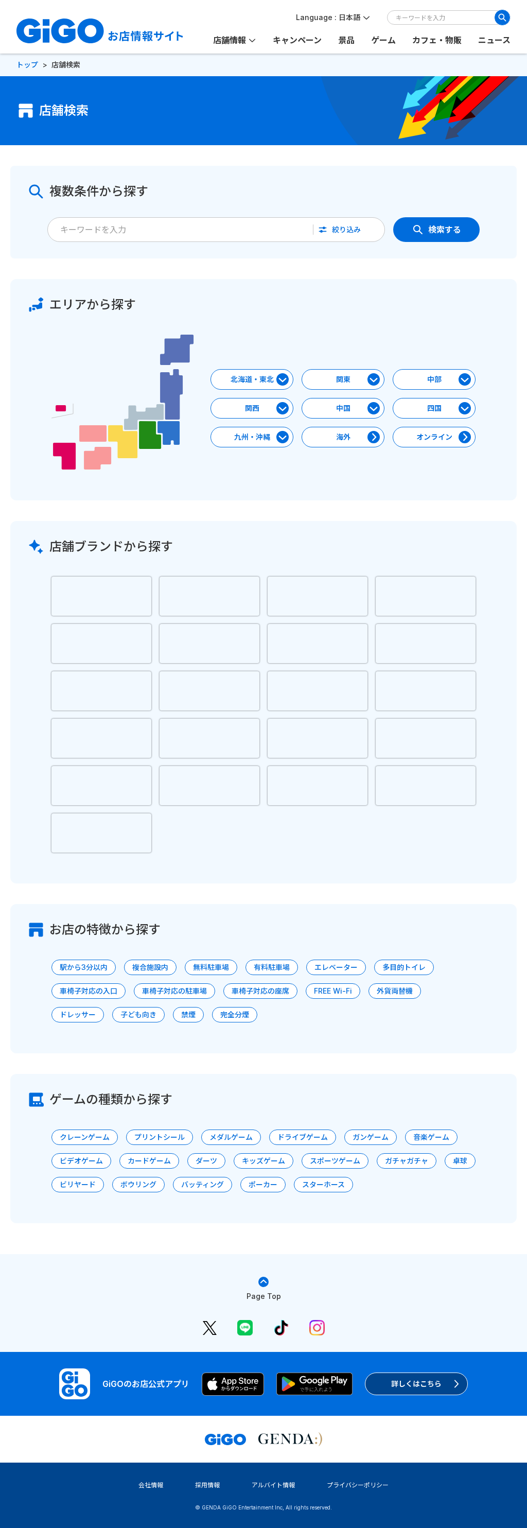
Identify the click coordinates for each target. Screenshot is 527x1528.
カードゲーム (149, 1160)
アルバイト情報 (273, 1485)
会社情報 (150, 1485)
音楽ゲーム (431, 1137)
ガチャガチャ (406, 1160)
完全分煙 (234, 1014)
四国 (434, 408)
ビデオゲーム (81, 1160)
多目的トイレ (404, 967)
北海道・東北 (252, 379)
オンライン (434, 436)
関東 (343, 379)
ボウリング (138, 1184)
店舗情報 (229, 40)
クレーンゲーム (85, 1137)
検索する (444, 229)
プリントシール (159, 1137)
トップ (27, 64)
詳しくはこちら (416, 1383)
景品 (346, 40)
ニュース (494, 40)
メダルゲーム (231, 1137)
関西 (252, 408)
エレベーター (336, 967)
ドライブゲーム (302, 1137)
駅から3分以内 (84, 967)
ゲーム (383, 40)
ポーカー (263, 1184)
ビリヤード (78, 1184)
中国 (343, 408)
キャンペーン (297, 40)
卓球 (460, 1160)
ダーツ (206, 1160)
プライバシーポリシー (358, 1485)
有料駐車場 (272, 967)
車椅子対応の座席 (260, 990)
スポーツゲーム (335, 1160)
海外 (343, 436)
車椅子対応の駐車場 (174, 990)
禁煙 (188, 1014)
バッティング (202, 1184)
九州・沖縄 (252, 436)
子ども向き (138, 1014)
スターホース (323, 1184)
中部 (434, 379)
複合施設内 (150, 967)
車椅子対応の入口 (88, 990)
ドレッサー (78, 1014)
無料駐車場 (211, 967)
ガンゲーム (371, 1137)
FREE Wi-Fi (333, 990)
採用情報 (207, 1485)
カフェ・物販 (437, 40)
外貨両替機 (395, 990)
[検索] (502, 17)
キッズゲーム (263, 1160)
